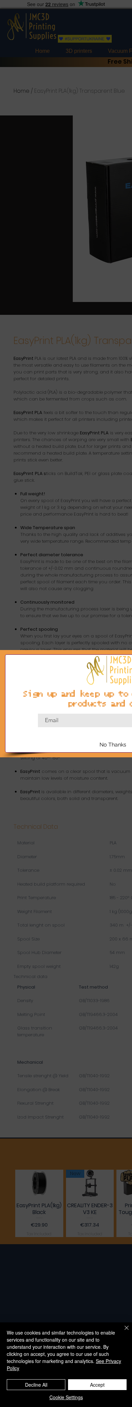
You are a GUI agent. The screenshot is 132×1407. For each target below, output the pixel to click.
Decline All (36, 1384)
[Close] (122, 1332)
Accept (97, 1384)
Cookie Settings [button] (66, 1397)
